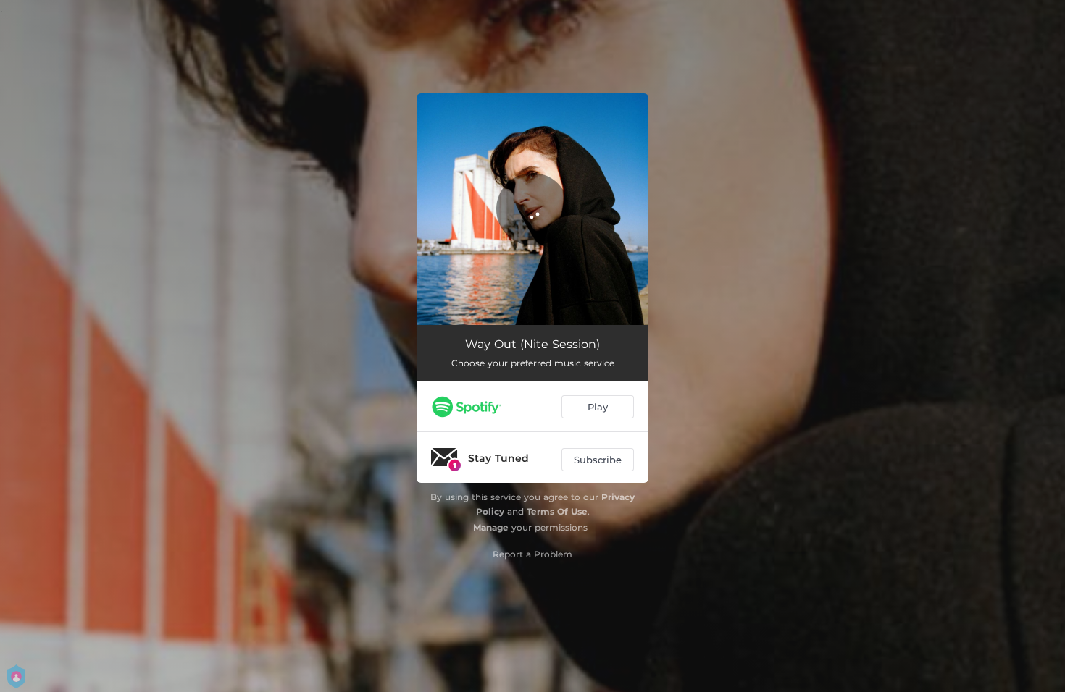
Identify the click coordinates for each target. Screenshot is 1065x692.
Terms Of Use (557, 511)
